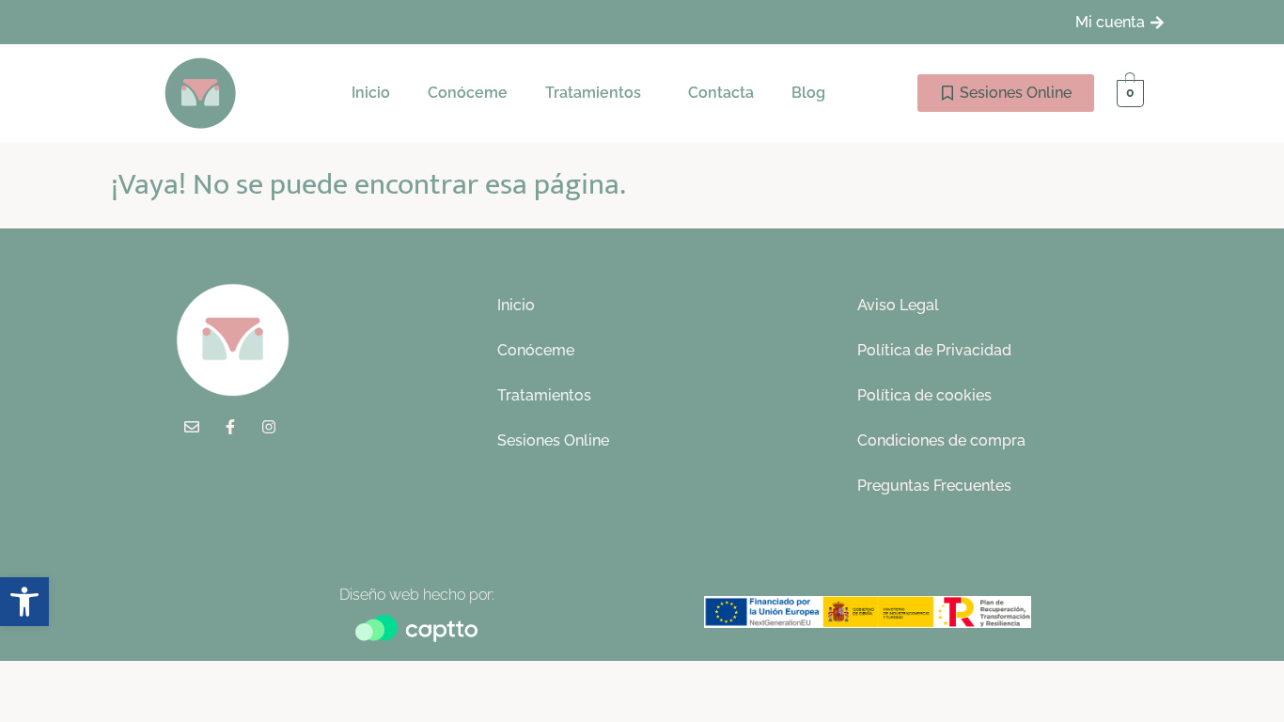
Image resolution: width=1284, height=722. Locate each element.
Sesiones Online (553, 440)
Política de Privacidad (934, 350)
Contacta (721, 93)
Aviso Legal (898, 305)
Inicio (371, 93)
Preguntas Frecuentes (934, 485)
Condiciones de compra (941, 440)
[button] (597, 93)
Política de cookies (924, 395)
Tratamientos (593, 93)
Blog (808, 93)
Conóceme (468, 93)
